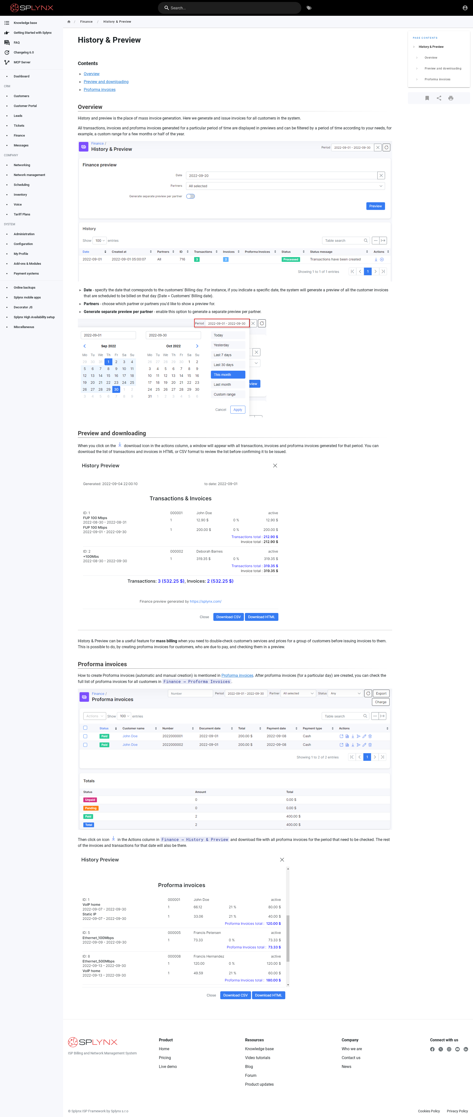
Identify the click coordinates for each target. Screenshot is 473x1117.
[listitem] (439, 47)
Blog (249, 1066)
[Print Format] (451, 98)
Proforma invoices (100, 89)
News (346, 1066)
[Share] (439, 98)
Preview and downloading (106, 81)
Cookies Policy (429, 1111)
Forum (250, 1075)
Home (164, 1049)
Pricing (165, 1057)
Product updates (259, 1084)
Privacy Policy (457, 1111)
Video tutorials (257, 1057)
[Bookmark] (427, 98)
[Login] (465, 8)
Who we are (352, 1049)
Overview (92, 73)
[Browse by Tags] (309, 8)
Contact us (351, 1057)
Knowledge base (259, 1049)
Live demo (168, 1066)
